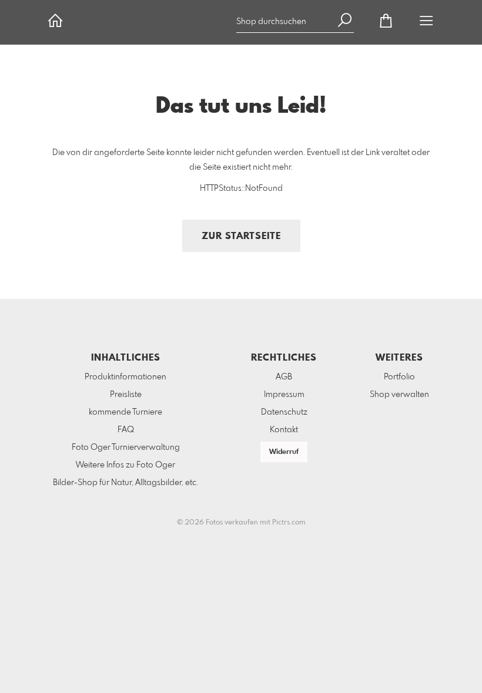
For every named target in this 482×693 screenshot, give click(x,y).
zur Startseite (241, 236)
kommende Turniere (125, 412)
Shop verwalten (399, 395)
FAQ (126, 430)
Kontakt (284, 430)
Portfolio (399, 377)
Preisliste (126, 395)
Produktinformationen (125, 377)
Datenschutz (284, 412)
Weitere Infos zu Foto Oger (125, 465)
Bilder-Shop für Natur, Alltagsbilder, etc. (125, 483)
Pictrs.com (289, 522)
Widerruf (284, 452)
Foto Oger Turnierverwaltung (126, 447)
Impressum (284, 395)
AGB (284, 377)
